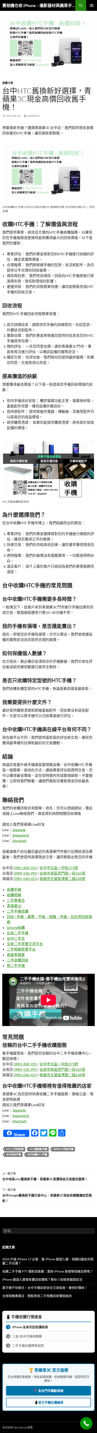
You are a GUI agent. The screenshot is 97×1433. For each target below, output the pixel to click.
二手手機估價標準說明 (25, 1345)
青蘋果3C (14, 906)
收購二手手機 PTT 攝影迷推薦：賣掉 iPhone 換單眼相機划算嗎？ (47, 1271)
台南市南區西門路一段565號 (62, 873)
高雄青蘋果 (16, 954)
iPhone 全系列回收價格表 (27, 1327)
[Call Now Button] (86, 1423)
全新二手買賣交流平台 (25, 944)
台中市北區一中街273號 (58, 868)
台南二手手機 (17, 933)
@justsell (19, 840)
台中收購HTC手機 (37, 1154)
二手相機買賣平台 (21, 949)
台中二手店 (16, 938)
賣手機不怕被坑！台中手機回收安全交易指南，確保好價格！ (45, 1287)
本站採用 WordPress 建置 (17, 1427)
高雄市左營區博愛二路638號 (62, 878)
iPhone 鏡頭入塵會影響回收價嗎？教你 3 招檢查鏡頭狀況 (42, 1279)
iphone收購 (16, 927)
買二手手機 (16, 965)
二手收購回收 (17, 960)
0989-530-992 (25, 873)
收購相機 (14, 895)
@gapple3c (20, 835)
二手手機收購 (17, 911)
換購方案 (7, 83)
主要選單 (91, 5)
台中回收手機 (13, 1154)
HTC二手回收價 (14, 1149)
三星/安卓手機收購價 (24, 1336)
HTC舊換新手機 (38, 1149)
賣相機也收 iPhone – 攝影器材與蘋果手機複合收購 (38, 5)
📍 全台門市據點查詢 (48, 1390)
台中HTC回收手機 (63, 1149)
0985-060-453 (25, 878)
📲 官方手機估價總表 (48, 1402)
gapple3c (33, 115)
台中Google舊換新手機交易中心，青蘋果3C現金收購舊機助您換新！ (47, 1195)
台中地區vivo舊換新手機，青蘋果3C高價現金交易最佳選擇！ (45, 1176)
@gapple (19, 830)
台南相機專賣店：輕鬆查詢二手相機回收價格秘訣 (37, 1296)
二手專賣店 (16, 900)
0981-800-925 (25, 868)
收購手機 (14, 889)
